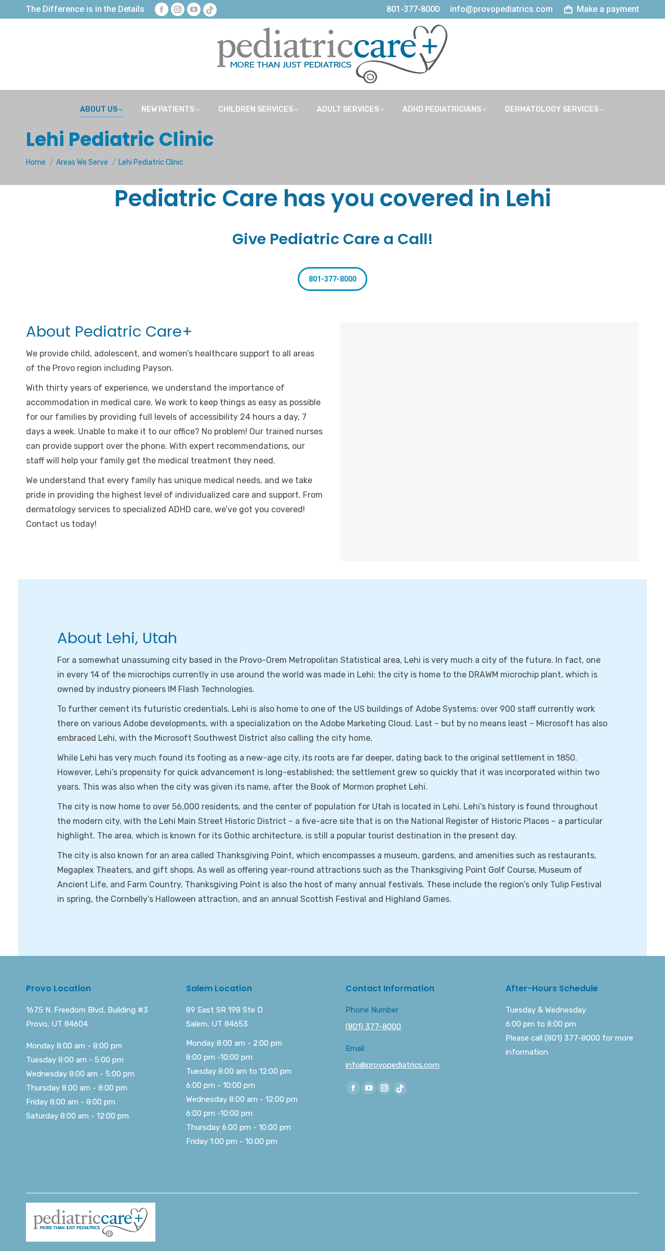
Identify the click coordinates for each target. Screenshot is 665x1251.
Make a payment (608, 9)
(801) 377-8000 (373, 1026)
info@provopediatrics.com (392, 1065)
